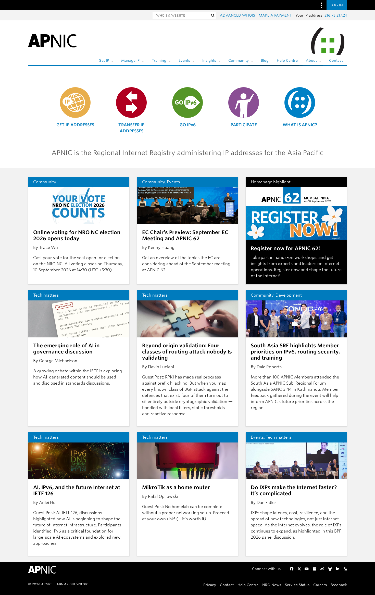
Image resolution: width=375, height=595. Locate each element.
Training (159, 60)
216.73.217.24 (335, 15)
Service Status (297, 585)
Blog (265, 60)
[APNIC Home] (52, 40)
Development (289, 295)
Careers (320, 585)
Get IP (104, 60)
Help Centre (287, 60)
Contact (336, 60)
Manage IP (130, 60)
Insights (209, 60)
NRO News (271, 585)
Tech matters (46, 295)
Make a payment (275, 15)
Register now (287, 269)
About (311, 60)
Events (184, 60)
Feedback (339, 585)
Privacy (209, 585)
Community (238, 60)
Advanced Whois (237, 15)
